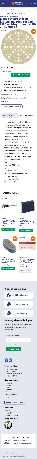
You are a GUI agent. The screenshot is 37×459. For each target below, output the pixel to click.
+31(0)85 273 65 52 (21, 304)
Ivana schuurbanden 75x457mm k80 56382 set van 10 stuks (27, 262)
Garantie (8, 392)
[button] (2, 3)
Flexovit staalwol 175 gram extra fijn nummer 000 (8, 261)
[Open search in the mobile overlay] (18, 9)
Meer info (25, 271)
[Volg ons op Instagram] (10, 360)
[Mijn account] (31, 3)
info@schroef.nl (21, 313)
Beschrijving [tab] (8, 115)
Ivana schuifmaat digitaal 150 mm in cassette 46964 (8, 221)
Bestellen (9, 383)
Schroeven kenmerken (13, 415)
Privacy (29, 438)
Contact (8, 397)
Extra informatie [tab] (26, 115)
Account (4, 453)
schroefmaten (15, 87)
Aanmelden (14, 349)
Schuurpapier (14, 16)
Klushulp (8, 413)
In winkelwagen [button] (8, 229)
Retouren (9, 389)
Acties (8, 411)
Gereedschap (4, 16)
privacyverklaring (16, 344)
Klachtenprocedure (12, 394)
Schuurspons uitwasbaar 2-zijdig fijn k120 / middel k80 (26, 222)
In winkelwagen (20, 75)
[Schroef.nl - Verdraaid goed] (17, 3)
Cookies (25, 440)
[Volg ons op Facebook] (6, 360)
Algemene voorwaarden (12, 440)
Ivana (6, 101)
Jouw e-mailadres (12, 335)
